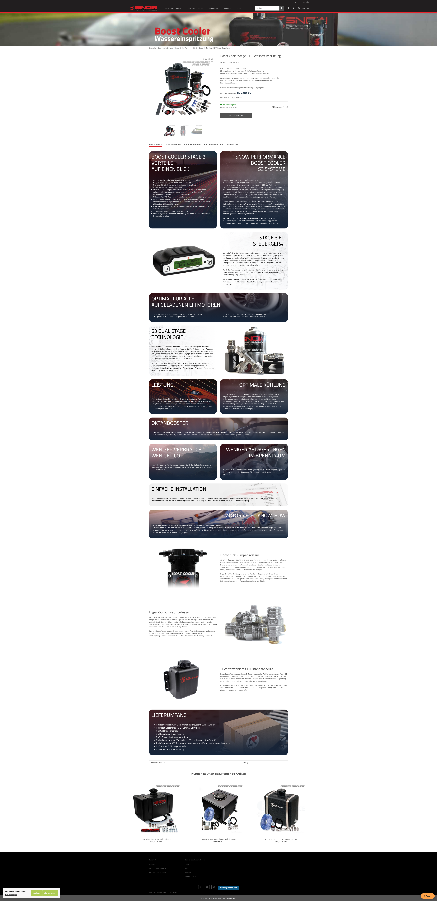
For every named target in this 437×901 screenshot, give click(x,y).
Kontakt (306, 2)
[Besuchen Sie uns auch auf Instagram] (213, 887)
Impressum (189, 872)
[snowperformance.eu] (143, 8)
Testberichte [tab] (232, 144)
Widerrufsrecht (190, 876)
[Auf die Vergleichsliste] (205, 59)
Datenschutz (189, 864)
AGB (186, 868)
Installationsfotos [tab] (192, 144)
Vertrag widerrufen (228, 887)
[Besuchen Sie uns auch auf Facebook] (200, 887)
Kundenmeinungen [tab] (213, 144)
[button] (288, 8)
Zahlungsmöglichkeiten (158, 868)
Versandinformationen (157, 872)
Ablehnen (36, 893)
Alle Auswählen (50, 893)
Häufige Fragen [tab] (173, 144)
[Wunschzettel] (293, 8)
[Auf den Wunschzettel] (211, 59)
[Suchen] (281, 8)
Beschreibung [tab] (155, 144)
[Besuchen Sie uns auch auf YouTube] (207, 887)
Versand (239, 97)
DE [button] (296, 2)
